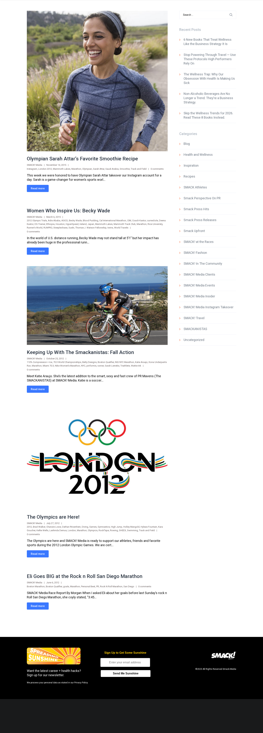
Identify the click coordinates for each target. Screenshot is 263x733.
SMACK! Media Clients (199, 274)
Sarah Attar (98, 169)
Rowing (114, 530)
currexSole (152, 220)
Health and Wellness (198, 154)
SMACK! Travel (194, 318)
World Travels (121, 227)
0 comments (157, 169)
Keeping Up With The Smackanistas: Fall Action (80, 352)
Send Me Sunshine (125, 673)
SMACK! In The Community (203, 263)
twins (110, 227)
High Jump (116, 526)
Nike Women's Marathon (67, 365)
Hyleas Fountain (149, 526)
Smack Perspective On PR (202, 198)
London (72, 530)
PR (97, 586)
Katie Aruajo (141, 362)
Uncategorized (194, 340)
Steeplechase (60, 227)
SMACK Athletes (195, 187)
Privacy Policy (81, 682)
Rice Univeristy (155, 224)
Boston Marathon (36, 586)
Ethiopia (50, 224)
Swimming (132, 530)
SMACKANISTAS (195, 329)
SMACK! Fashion (195, 253)
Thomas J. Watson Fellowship (90, 227)
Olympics (93, 530)
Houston (60, 224)
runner (101, 365)
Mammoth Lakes (61, 169)
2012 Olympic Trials (37, 220)
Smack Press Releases (200, 220)
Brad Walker (39, 526)
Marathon (76, 169)
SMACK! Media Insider (199, 296)
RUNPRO (47, 227)
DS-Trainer (40, 224)
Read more (38, 188)
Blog (187, 144)
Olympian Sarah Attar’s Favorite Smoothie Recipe (82, 159)
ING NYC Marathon (124, 362)
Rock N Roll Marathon (111, 586)
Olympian (87, 169)
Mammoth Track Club (125, 224)
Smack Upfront (194, 231)
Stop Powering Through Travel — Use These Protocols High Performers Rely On (210, 59)
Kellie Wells (42, 530)
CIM (129, 220)
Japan (91, 224)
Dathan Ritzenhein (71, 526)
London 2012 (45, 169)
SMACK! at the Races (199, 242)
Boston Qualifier (106, 362)
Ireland (83, 224)
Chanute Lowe (53, 526)
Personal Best (88, 586)
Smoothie (125, 169)
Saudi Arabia (112, 169)
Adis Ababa (54, 220)
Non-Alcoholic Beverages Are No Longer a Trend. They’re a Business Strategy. (208, 98)
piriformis (91, 365)
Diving (85, 526)
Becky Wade (75, 220)
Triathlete (125, 365)
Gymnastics (104, 526)
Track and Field (139, 169)
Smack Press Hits (196, 209)
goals (66, 586)
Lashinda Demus (58, 530)
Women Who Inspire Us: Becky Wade (68, 211)
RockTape (104, 530)
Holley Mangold (131, 526)
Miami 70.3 (48, 365)
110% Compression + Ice (39, 362)
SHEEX (122, 530)
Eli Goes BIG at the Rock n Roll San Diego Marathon (84, 576)
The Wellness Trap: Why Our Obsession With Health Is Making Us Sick (209, 78)
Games (93, 526)
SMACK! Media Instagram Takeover (208, 307)
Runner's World (34, 227)
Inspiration (191, 165)
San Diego (128, 586)
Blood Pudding (90, 220)
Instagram (32, 169)
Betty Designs (89, 362)
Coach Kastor (139, 220)
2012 (29, 526)
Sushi (71, 227)
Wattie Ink (136, 365)
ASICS (64, 220)
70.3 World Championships (67, 362)
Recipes (189, 176)
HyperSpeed (72, 224)
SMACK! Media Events (199, 285)
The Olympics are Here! (53, 517)
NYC (83, 365)
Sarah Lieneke (112, 365)
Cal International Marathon (112, 220)
